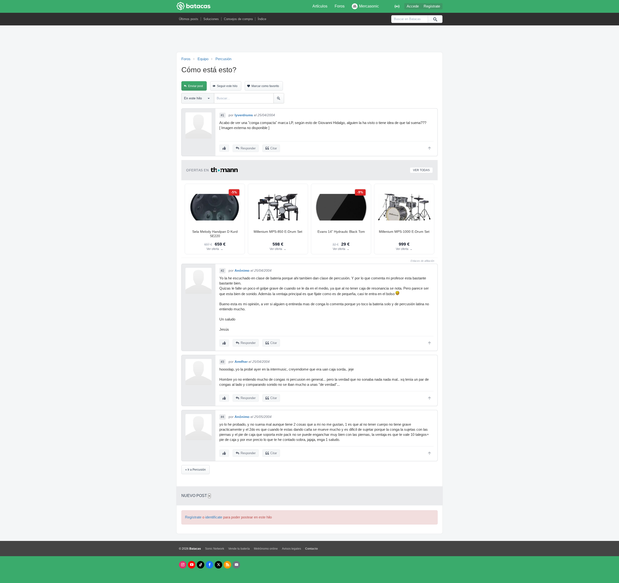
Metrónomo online (266, 548)
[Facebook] (209, 564)
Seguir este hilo (227, 86)
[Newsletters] (236, 564)
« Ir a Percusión (195, 469)
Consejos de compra (238, 19)
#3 (222, 362)
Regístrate (432, 6)
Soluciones (211, 19)
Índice (262, 19)
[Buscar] (435, 19)
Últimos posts (188, 19)
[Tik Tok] (200, 564)
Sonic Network (214, 548)
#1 (222, 115)
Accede (413, 6)
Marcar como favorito (265, 86)
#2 (222, 270)
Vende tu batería (239, 548)
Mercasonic (369, 6)
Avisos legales (291, 548)
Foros (340, 6)
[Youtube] (191, 564)
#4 (222, 417)
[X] (218, 564)
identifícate (213, 517)
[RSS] (227, 564)
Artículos (319, 6)
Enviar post (195, 86)
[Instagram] (182, 564)
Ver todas (421, 170)
